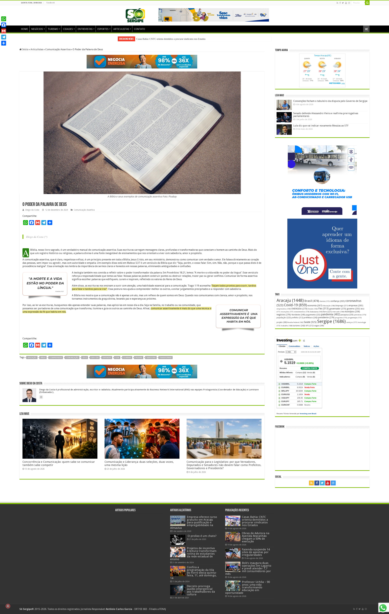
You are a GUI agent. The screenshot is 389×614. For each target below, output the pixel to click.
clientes (324, 301)
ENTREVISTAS (85, 29)
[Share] (4, 43)
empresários (284, 309)
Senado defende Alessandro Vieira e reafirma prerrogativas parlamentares (325, 115)
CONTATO (139, 29)
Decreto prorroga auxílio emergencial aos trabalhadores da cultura (201, 590)
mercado (338, 312)
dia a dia (95, 361)
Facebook (50, 3)
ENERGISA (299, 308)
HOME (24, 29)
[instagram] (349, 3)
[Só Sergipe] (135, 14)
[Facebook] (340, 3)
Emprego (342, 305)
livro (327, 311)
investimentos (302, 312)
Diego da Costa (32, 213)
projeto (282, 322)
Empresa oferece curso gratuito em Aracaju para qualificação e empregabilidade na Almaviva (193, 522)
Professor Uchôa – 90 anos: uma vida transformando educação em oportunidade (247, 587)
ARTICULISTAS (121, 29)
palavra (138, 361)
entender (107, 361)
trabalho (286, 326)
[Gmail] (4, 31)
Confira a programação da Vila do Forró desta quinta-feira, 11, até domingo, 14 (193, 573)
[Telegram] (4, 37)
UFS (309, 325)
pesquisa (347, 315)
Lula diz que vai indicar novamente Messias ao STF (320, 125)
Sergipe (331, 321)
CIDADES (68, 29)
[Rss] (337, 3)
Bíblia (43, 361)
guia (117, 361)
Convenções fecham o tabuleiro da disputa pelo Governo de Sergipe (330, 101)
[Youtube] (346, 3)
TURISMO (53, 29)
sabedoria (151, 361)
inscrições (287, 312)
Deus (85, 361)
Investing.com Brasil (308, 413)
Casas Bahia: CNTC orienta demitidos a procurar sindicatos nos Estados (255, 521)
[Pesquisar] (367, 2)
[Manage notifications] (7, 606)
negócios (284, 314)
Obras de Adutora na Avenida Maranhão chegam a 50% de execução (255, 537)
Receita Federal (295, 322)
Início (25, 49)
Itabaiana (316, 312)
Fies (323, 308)
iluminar (127, 361)
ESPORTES (102, 29)
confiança (337, 301)
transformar (166, 361)
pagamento (313, 315)
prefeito (297, 317)
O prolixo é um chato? (202, 535)
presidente (326, 317)
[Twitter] (343, 3)
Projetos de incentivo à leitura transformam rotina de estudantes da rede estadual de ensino (193, 554)
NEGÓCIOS (37, 29)
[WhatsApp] (4, 19)
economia (314, 305)
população (284, 317)
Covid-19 (295, 305)
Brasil (311, 301)
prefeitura (311, 317)
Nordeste (298, 314)
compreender (56, 361)
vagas (319, 326)
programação (355, 318)
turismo (299, 325)
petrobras (360, 315)
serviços (351, 322)
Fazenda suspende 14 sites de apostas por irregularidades (163, 39)
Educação (329, 306)
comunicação (72, 361)
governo (353, 308)
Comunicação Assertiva (58, 49)
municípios (352, 311)
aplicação (32, 361)
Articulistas (37, 49)
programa (341, 318)
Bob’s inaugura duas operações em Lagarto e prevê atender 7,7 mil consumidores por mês (248, 568)
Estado (313, 309)
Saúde (310, 322)
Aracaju (290, 300)
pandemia (330, 314)
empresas (356, 305)
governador (337, 308)
